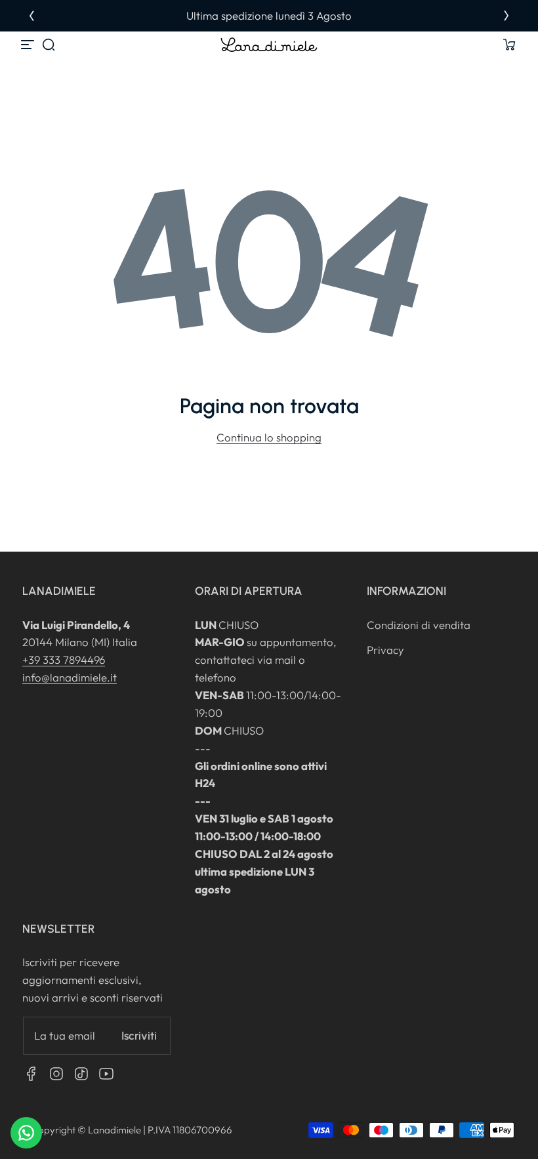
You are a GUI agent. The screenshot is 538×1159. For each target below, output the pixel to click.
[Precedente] (31, 15)
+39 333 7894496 (63, 659)
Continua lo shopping (269, 437)
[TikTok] (81, 1074)
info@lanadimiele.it (69, 677)
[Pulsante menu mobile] (29, 44)
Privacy (385, 650)
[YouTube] (106, 1074)
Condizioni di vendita (418, 625)
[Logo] (269, 44)
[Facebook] (31, 1074)
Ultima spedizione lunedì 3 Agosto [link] (269, 15)
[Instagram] (56, 1074)
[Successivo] (506, 15)
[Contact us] (26, 1133)
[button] (48, 44)
